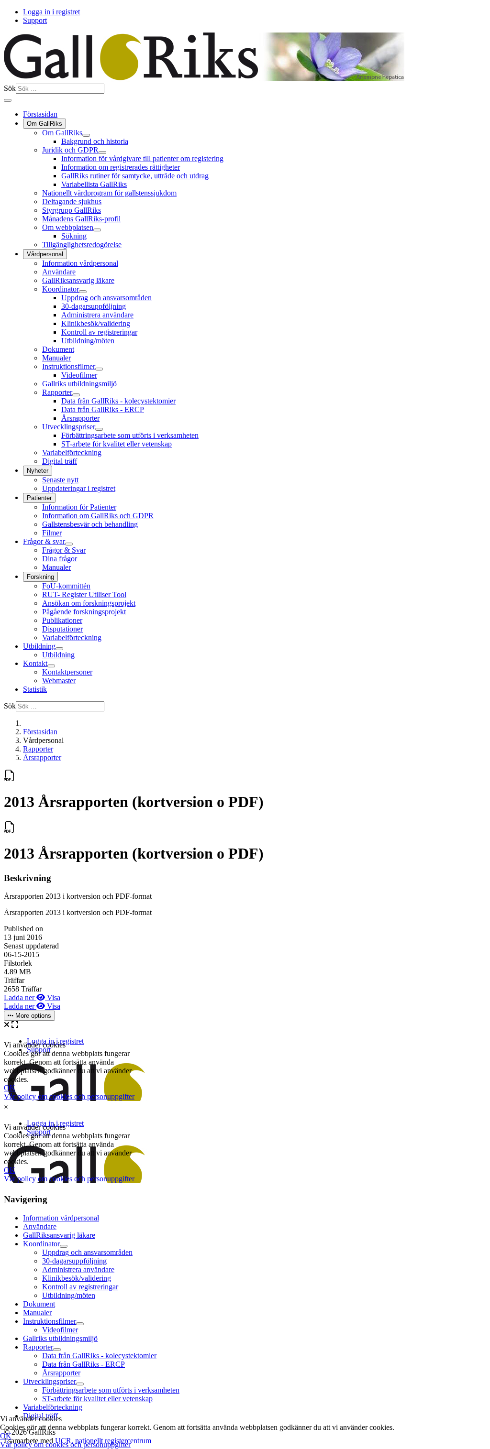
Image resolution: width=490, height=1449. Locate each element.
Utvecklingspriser (68, 427)
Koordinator (60, 289)
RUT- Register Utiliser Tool (84, 594)
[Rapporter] (76, 394)
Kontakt (35, 663)
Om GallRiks (44, 123)
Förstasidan (40, 114)
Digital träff (59, 461)
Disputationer (62, 629)
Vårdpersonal (45, 254)
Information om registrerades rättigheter (120, 167)
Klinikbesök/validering (95, 323)
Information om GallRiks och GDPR (98, 516)
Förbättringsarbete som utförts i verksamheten (130, 435)
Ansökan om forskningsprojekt (88, 603)
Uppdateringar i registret (78, 488)
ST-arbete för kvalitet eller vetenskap (116, 444)
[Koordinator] (83, 291)
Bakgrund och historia (94, 141)
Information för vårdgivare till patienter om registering (142, 158)
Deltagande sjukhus (71, 201)
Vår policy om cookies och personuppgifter (65, 1444)
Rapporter (57, 392)
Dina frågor (59, 559)
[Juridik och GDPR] (102, 152)
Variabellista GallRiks (94, 184)
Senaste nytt (60, 480)
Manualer (56, 358)
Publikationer (62, 620)
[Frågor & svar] (69, 544)
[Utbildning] (59, 648)
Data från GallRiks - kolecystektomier (118, 401)
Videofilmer (79, 375)
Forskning (40, 576)
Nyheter (37, 470)
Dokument (58, 349)
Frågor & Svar (64, 550)
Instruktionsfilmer (68, 366)
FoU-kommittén (66, 586)
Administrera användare (97, 315)
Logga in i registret (51, 12)
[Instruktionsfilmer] (99, 369)
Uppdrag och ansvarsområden (106, 298)
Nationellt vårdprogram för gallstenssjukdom (109, 193)
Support (35, 20)
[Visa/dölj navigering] (7, 100)
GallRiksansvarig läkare (78, 280)
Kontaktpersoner (67, 672)
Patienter (39, 497)
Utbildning (39, 646)
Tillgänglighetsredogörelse (82, 244)
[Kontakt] (51, 666)
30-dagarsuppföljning (93, 306)
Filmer (52, 533)
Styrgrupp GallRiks (71, 210)
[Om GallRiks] (86, 135)
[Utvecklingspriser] (99, 429)
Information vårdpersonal (80, 263)
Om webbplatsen (67, 227)
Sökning (74, 236)
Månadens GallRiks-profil (81, 219)
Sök (10, 88)
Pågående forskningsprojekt (84, 612)
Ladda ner (20, 997)
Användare (59, 272)
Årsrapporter (80, 418)
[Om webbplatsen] (97, 230)
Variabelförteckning (71, 452)
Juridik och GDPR (70, 150)
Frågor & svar (44, 541)
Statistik (35, 689)
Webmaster (59, 680)
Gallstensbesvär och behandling (90, 524)
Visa (52, 997)
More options (32, 1015)
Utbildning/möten (87, 341)
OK (5, 1436)
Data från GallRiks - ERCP (102, 409)
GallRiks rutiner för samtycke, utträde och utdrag (135, 176)
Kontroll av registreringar (99, 332)
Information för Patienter (79, 507)
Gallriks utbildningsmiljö (79, 384)
